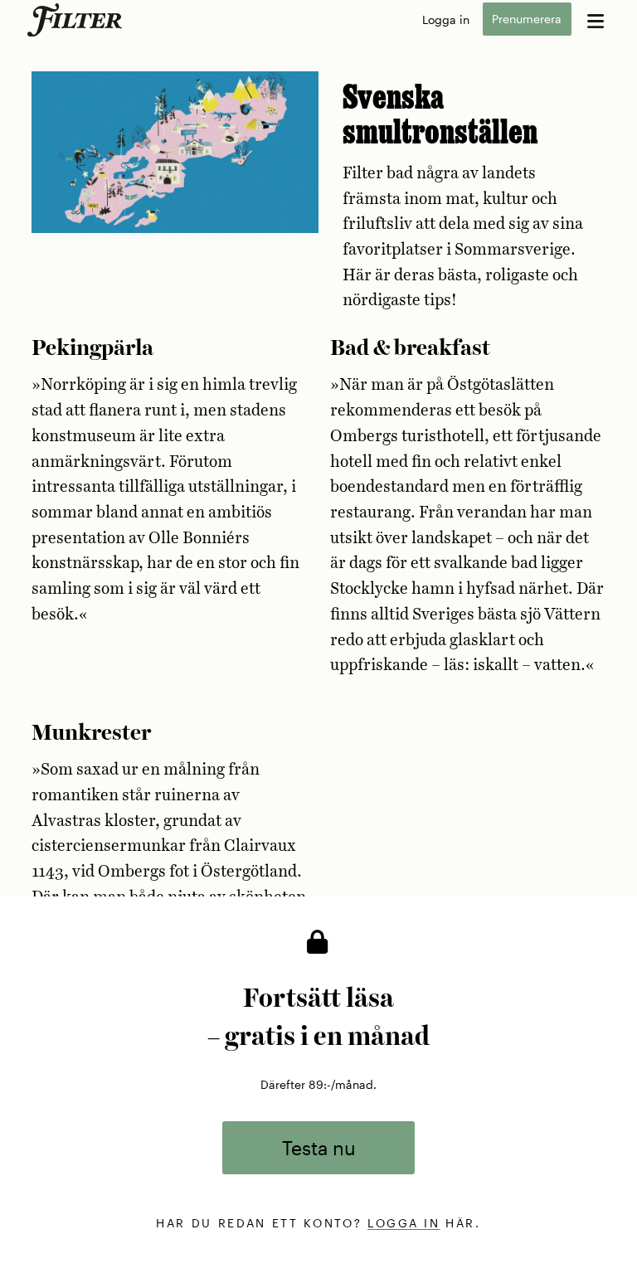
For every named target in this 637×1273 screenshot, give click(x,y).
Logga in (445, 19)
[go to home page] (77, 20)
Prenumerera (527, 19)
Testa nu (319, 1147)
